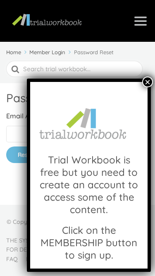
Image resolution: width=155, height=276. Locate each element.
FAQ (12, 259)
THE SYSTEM (23, 240)
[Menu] (140, 21)
